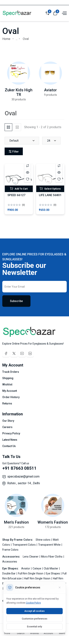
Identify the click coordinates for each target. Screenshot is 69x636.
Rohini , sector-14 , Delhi (23, 483)
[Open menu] (64, 12)
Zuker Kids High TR (18, 92)
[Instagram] (30, 353)
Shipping (7, 378)
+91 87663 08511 (19, 468)
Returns (7, 403)
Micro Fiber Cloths (52, 556)
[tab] (8, 127)
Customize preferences (34, 618)
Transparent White (49, 544)
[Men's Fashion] (16, 505)
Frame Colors (10, 549)
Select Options (52, 188)
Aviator (50, 90)
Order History (11, 397)
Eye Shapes (53, 573)
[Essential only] (60, 587)
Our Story (8, 420)
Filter (15, 151)
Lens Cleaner (31, 556)
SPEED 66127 (16, 195)
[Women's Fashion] (52, 505)
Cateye (37, 568)
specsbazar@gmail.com (23, 476)
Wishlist (7, 384)
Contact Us (9, 446)
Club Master (51, 568)
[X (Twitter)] (14, 353)
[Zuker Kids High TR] (18, 73)
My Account (9, 390)
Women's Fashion (53, 522)
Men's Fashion (16, 522)
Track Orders (10, 371)
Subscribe (16, 301)
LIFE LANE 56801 (50, 195)
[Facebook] (6, 353)
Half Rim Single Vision (37, 578)
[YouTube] (22, 353)
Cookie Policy (33, 602)
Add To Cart (21, 188)
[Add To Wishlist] (27, 179)
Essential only (34, 626)
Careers (7, 427)
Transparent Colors (24, 544)
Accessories (9, 561)
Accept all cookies (34, 611)
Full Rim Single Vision (31, 573)
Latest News (9, 439)
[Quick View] (27, 172)
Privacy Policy (11, 433)
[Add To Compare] (27, 165)
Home (6, 39)
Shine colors (43, 539)
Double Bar (9, 573)
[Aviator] (50, 73)
